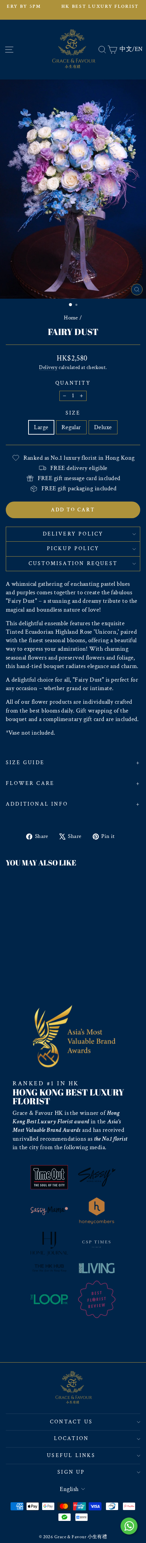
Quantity (73, 383)
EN (139, 49)
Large (41, 427)
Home (71, 317)
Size (73, 413)
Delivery (48, 367)
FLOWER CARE (30, 783)
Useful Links (71, 1455)
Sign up (71, 1472)
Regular (71, 427)
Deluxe (103, 427)
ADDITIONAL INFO (37, 804)
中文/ (127, 49)
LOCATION (71, 1438)
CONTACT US (71, 1421)
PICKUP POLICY (73, 548)
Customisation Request (73, 563)
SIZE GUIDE (25, 762)
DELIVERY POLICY (73, 534)
